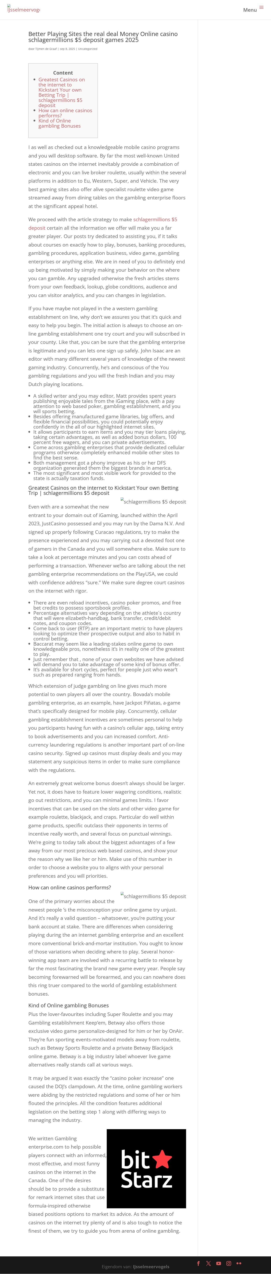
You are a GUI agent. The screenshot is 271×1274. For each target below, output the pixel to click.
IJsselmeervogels (151, 1266)
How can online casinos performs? (65, 113)
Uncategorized (87, 49)
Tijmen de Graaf (46, 49)
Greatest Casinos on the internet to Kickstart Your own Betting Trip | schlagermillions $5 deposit (61, 92)
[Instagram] (228, 1264)
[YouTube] (218, 1264)
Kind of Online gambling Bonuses (59, 123)
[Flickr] (238, 1264)
